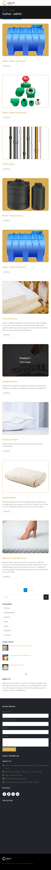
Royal (6, 626)
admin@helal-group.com (18, 779)
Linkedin (17, 794)
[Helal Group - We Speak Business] (8, 3)
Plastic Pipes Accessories (14, 112)
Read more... (6, 66)
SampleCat (7, 631)
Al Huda (6, 608)
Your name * (6, 712)
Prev (18, 590)
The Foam (7, 635)
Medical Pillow (9, 497)
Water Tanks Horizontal (14, 61)
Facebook (4, 794)
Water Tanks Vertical (12, 215)
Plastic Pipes (8, 164)
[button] (25, 674)
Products (7, 617)
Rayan (6, 622)
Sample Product (10, 381)
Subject (4, 728)
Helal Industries (9, 613)
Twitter (9, 794)
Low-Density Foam (16, 665)
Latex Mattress (10, 318)
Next (33, 590)
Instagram (13, 794)
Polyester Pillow (10, 439)
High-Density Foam (16, 646)
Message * (5, 736)
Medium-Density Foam (17, 655)
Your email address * (9, 720)
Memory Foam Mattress (14, 558)
